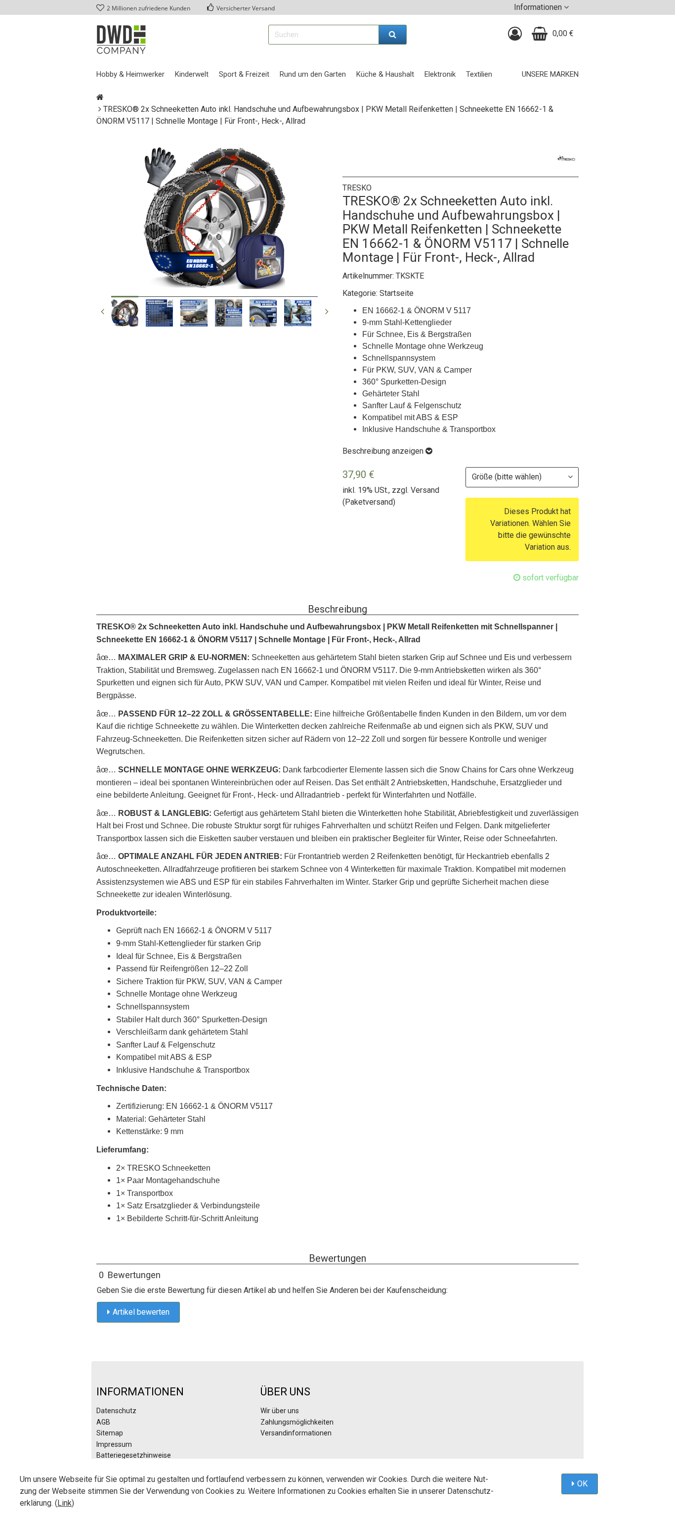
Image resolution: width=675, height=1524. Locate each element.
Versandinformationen (296, 1433)
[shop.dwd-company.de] (121, 39)
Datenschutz (116, 1411)
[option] (124, 313)
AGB (103, 1422)
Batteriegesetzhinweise (133, 1455)
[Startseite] (100, 97)
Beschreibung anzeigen (383, 451)
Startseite (397, 293)
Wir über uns (279, 1411)
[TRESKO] (566, 159)
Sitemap (109, 1433)
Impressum (114, 1444)
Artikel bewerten (141, 1312)
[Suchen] (393, 35)
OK (582, 1483)
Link (64, 1503)
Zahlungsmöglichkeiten (297, 1422)
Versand (425, 490)
